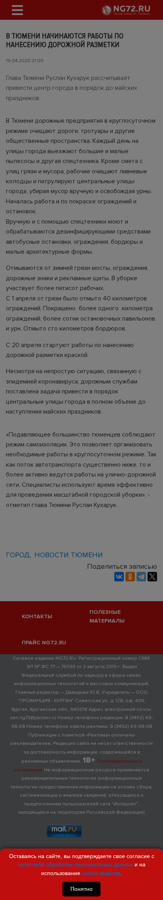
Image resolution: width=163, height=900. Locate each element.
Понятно (81, 889)
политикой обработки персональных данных (75, 864)
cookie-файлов (101, 873)
